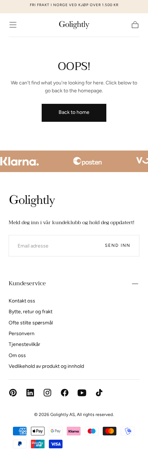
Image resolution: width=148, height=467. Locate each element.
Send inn (117, 245)
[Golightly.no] (32, 201)
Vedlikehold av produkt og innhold (46, 366)
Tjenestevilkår (24, 344)
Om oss (17, 355)
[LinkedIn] (30, 393)
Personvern (21, 333)
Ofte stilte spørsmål (31, 323)
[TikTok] (99, 393)
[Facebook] (65, 393)
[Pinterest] (13, 393)
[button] (13, 24)
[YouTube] (82, 393)
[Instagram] (47, 393)
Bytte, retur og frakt (30, 312)
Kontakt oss (22, 301)
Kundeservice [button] (27, 283)
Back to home (74, 112)
